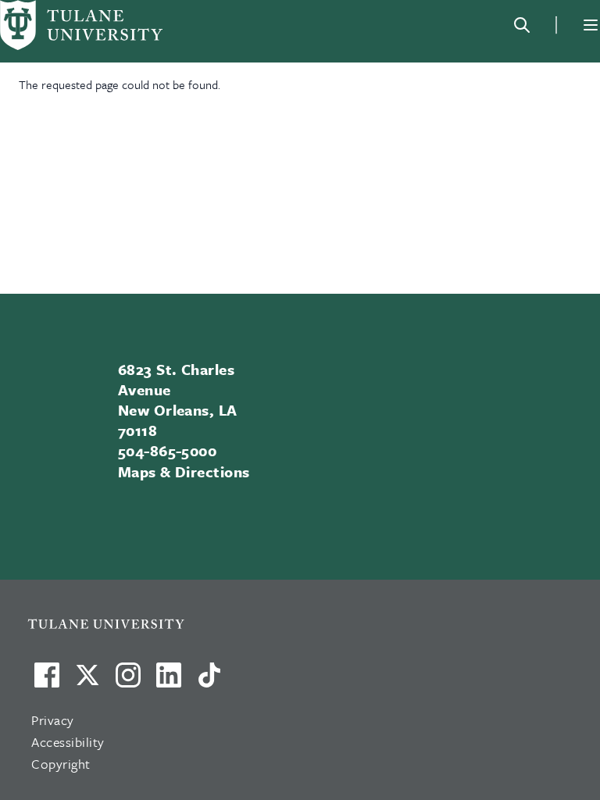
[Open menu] (590, 25)
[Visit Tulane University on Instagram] (128, 681)
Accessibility (68, 742)
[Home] (81, 25)
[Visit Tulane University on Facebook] (46, 681)
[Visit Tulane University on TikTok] (209, 681)
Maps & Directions (184, 471)
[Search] (521, 25)
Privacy (52, 720)
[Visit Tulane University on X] (87, 681)
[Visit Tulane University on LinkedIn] (168, 681)
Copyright (61, 763)
